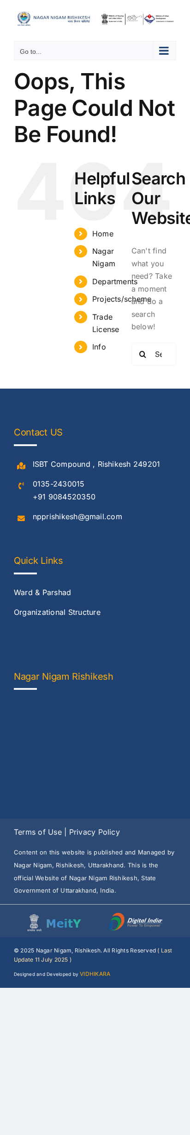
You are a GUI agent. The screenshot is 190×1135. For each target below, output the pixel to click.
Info (99, 346)
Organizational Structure (57, 612)
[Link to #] (21, 466)
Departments (115, 281)
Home (102, 233)
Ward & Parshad (42, 592)
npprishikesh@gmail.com (77, 516)
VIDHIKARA (95, 973)
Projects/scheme (122, 299)
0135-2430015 (59, 483)
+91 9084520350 (64, 496)
